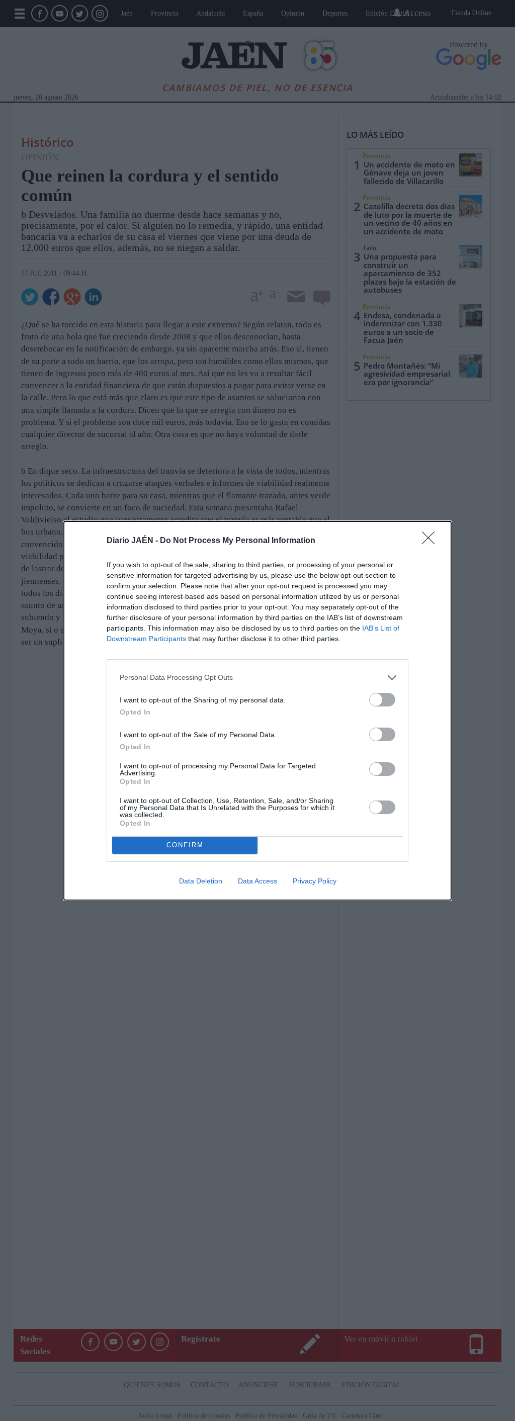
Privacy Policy (314, 881)
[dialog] (257, 710)
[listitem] (257, 677)
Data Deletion (200, 881)
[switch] (382, 699)
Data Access (257, 881)
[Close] (431, 541)
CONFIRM (185, 845)
